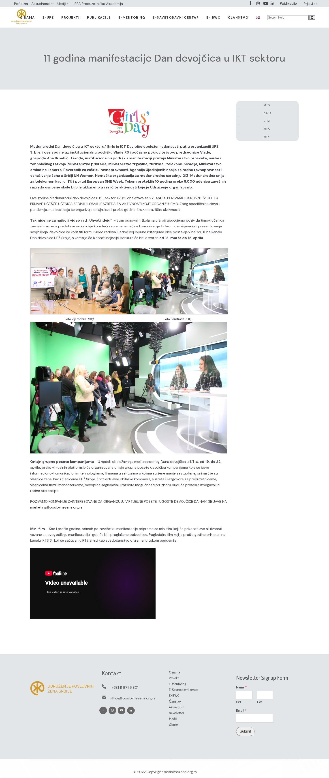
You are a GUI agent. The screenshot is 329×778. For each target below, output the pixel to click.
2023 (266, 137)
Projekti (174, 678)
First (238, 702)
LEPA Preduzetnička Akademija (98, 3)
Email (241, 710)
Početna (21, 3)
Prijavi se (311, 3)
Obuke (173, 724)
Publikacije (288, 3)
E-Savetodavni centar (184, 690)
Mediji (61, 3)
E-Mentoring (177, 684)
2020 (267, 113)
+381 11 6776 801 (125, 687)
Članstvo (175, 701)
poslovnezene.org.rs (180, 771)
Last (259, 702)
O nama (174, 672)
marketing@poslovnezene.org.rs (56, 507)
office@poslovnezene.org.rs (133, 698)
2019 (267, 105)
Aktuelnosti (40, 3)
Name (241, 687)
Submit (245, 731)
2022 (266, 129)
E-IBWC (174, 695)
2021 (267, 121)
